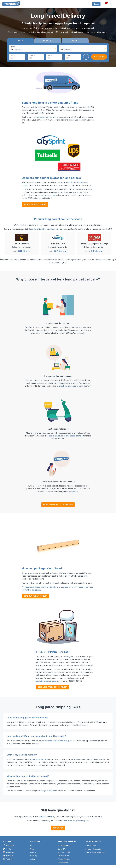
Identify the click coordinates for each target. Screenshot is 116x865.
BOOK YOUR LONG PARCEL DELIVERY (58, 504)
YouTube (9, 859)
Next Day (42, 229)
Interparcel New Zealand (95, 852)
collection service (44, 117)
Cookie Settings (64, 859)
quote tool (80, 189)
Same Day (32, 229)
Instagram (10, 852)
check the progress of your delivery (75, 386)
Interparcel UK (91, 845)
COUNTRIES (35, 841)
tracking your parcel (37, 759)
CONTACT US (58, 828)
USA (32, 849)
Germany (33, 856)
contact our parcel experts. (77, 820)
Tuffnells (25, 185)
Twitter (9, 849)
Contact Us (62, 849)
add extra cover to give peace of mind (65, 436)
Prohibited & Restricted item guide (57, 741)
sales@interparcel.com (46, 681)
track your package (47, 195)
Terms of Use (63, 863)
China (32, 859)
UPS (36, 185)
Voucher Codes (64, 852)
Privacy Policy (63, 856)
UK (31, 845)
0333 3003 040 (75, 681)
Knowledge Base (64, 845)
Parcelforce (82, 182)
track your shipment (48, 791)
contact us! (73, 491)
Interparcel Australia (93, 849)
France (33, 852)
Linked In (9, 856)
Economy (55, 229)
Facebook (10, 845)
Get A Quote (99, 57)
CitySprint (71, 182)
